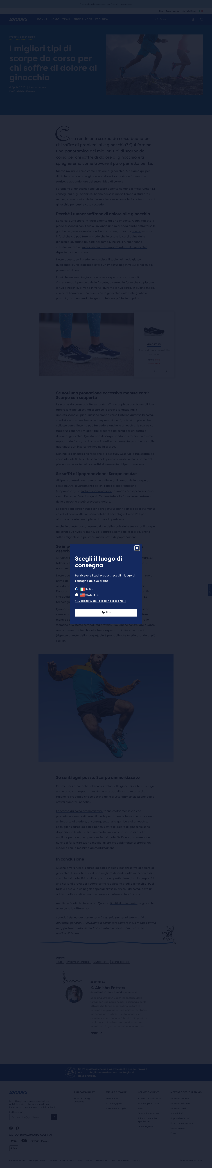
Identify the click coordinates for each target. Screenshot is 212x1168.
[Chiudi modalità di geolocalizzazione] (137, 548)
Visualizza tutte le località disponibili (100, 600)
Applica (106, 612)
